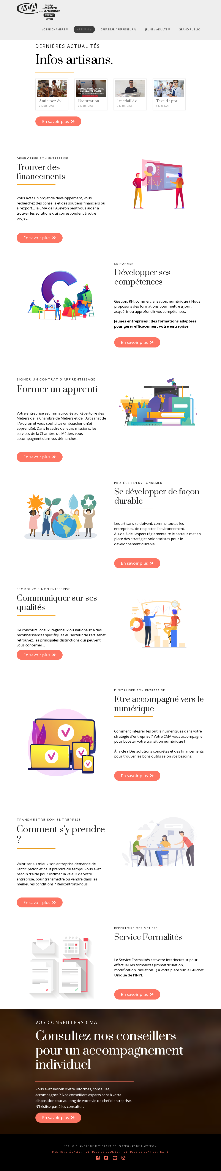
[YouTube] (115, 1157)
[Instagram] (123, 1157)
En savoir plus (55, 121)
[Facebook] (97, 1157)
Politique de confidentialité (145, 1151)
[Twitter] (106, 1157)
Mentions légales (66, 1151)
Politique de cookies (101, 1151)
